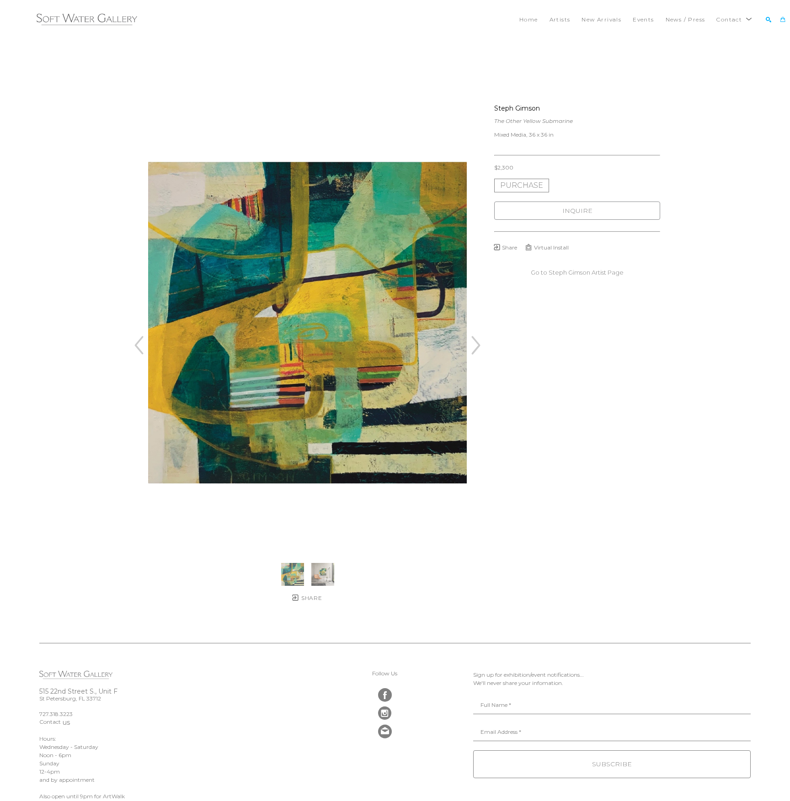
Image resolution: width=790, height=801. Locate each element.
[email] (385, 731)
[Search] (768, 19)
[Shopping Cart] (782, 19)
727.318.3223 (56, 714)
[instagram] (385, 713)
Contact (50, 721)
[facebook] (385, 695)
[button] (734, 19)
